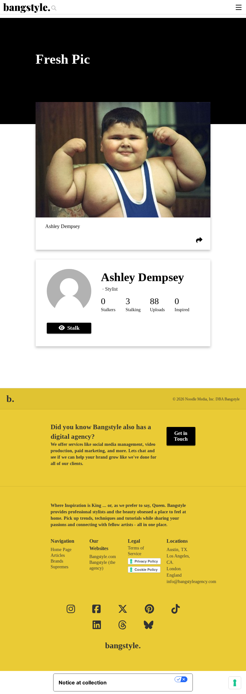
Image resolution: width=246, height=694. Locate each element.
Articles (58, 555)
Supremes (59, 566)
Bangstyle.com (102, 556)
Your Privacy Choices (143, 679)
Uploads (157, 309)
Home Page (61, 549)
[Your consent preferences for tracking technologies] (235, 683)
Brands (57, 561)
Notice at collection (83, 682)
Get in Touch (181, 436)
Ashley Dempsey (62, 226)
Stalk (72, 328)
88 (154, 301)
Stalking (133, 309)
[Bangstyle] (27, 8)
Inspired (182, 309)
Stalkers (108, 309)
